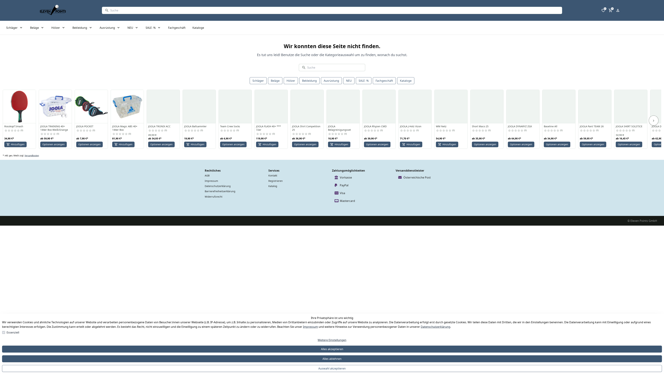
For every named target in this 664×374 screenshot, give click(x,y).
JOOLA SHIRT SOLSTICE (629, 126)
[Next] (653, 120)
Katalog (272, 186)
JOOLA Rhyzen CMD (375, 126)
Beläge (275, 81)
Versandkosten (32, 155)
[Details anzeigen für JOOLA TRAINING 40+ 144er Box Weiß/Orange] (55, 106)
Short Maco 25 (480, 126)
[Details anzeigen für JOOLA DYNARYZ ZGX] (523, 106)
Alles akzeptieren (332, 349)
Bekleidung (309, 81)
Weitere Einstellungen (332, 340)
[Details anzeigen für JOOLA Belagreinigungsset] (343, 106)
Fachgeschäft (384, 81)
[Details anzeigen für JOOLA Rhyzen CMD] (379, 106)
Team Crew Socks (230, 126)
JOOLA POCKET (84, 126)
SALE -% (364, 81)
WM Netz (441, 126)
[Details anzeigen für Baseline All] (559, 106)
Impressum (310, 327)
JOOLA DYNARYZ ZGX (520, 126)
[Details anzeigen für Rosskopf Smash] (19, 106)
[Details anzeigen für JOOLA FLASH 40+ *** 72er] (271, 106)
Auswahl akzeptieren (332, 368)
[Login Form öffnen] (617, 10)
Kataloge (406, 81)
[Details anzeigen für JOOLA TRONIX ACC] (163, 106)
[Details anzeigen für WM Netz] (451, 106)
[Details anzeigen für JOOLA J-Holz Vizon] (415, 106)
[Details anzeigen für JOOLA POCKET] (91, 106)
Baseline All (550, 126)
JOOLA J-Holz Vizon (410, 126)
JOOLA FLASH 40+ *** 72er (268, 128)
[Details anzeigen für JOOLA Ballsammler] (199, 106)
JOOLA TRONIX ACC (159, 126)
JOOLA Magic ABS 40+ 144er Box (124, 128)
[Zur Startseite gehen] (53, 10)
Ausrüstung (331, 81)
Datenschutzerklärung (435, 327)
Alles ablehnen (332, 359)
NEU (349, 81)
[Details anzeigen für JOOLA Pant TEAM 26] (595, 106)
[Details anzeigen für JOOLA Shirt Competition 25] (307, 106)
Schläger (258, 81)
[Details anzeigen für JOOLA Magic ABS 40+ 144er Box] (127, 106)
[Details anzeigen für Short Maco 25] (487, 106)
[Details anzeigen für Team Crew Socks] (235, 106)
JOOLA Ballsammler (195, 126)
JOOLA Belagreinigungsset (339, 128)
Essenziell (13, 332)
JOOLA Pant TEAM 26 (592, 126)
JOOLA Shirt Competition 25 (306, 128)
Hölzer (291, 81)
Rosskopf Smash (13, 126)
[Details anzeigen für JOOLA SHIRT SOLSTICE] (631, 106)
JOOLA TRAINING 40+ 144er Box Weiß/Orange (54, 128)
